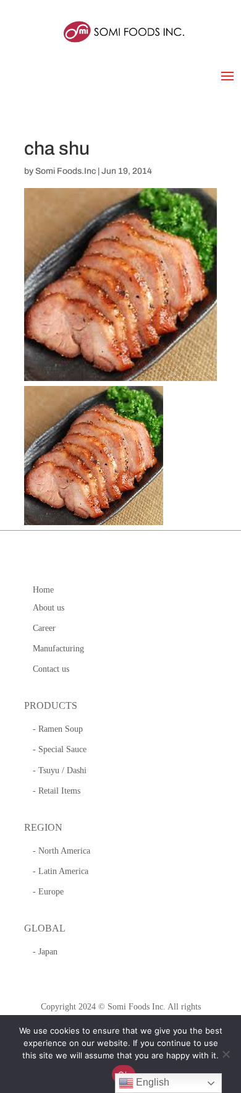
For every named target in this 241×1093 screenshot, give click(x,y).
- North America (61, 850)
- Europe (48, 891)
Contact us (51, 669)
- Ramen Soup (58, 729)
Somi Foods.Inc (65, 171)
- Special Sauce (60, 749)
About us (48, 607)
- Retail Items (56, 790)
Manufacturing (58, 648)
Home (43, 589)
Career (44, 628)
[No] (225, 1054)
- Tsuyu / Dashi (60, 770)
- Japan (45, 951)
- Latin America (60, 871)
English (151, 1082)
